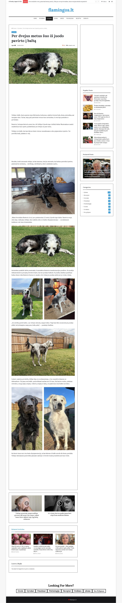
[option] (96, 168)
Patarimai (42, 18)
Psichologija (70, 18)
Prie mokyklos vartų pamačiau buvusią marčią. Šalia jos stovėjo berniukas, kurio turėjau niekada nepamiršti (96, 173)
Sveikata (85, 18)
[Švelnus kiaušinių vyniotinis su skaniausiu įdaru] (88, 108)
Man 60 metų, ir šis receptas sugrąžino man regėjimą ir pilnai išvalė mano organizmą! (21, 547)
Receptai (78, 18)
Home (35, 18)
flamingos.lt (73, 599)
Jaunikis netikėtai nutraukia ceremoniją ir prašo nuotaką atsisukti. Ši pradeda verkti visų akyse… (43, 548)
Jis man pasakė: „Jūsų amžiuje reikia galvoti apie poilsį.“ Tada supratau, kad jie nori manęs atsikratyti (64, 548)
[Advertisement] (43, 98)
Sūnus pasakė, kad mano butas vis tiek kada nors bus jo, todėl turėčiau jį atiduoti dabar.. (53, 1)
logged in (21, 569)
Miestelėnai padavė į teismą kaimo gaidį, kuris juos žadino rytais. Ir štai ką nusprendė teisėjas (101, 140)
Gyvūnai (49, 18)
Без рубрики (87, 212)
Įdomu (56, 18)
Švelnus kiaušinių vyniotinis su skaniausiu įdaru (102, 106)
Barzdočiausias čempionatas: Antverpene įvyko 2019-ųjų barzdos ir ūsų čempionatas (102, 116)
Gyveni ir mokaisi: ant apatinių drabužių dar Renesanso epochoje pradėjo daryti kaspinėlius (102, 98)
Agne (13, 45)
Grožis (62, 18)
